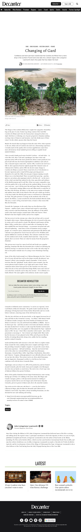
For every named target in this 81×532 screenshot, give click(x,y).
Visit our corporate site (61, 524)
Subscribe (55, 4)
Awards (64, 9)
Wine (27, 46)
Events (58, 9)
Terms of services (23, 295)
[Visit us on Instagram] (40, 520)
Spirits (52, 9)
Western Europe (44, 46)
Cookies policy (46, 512)
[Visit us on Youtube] (31, 520)
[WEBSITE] (42, 426)
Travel (46, 9)
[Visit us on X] (21, 520)
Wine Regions (34, 46)
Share (9, 125)
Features (59, 64)
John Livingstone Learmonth (31, 64)
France (53, 46)
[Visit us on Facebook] (26, 520)
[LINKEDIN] (40, 426)
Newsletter (48, 125)
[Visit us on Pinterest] (35, 520)
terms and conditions (28, 515)
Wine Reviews (17, 9)
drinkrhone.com (21, 442)
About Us (24, 512)
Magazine (8, 409)
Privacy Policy (56, 512)
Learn (40, 9)
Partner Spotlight (74, 9)
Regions (33, 9)
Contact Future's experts (34, 512)
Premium (26, 9)
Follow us (40, 125)
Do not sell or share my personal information (47, 515)
